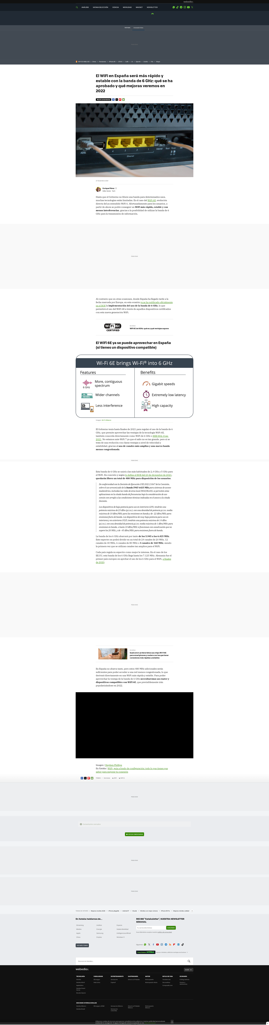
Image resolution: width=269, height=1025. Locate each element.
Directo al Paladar (134, 979)
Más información (150, 1023)
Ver (135, 834)
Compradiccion (167, 985)
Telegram (181, 7)
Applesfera (79, 985)
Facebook (113, 99)
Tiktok (177, 7)
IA (132, 62)
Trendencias (166, 979)
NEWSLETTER (152, 7)
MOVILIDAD (127, 7)
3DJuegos (97, 979)
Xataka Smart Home (80, 989)
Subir (187, 970)
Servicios (107, 778)
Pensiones (102, 62)
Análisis (99, 925)
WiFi (115, 778)
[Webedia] (188, 1)
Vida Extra (97, 982)
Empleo (99, 937)
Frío (152, 62)
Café (126, 62)
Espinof (113, 982)
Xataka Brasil (80, 1009)
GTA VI (120, 62)
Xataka (78, 979)
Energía (99, 929)
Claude (134, 911)
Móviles (79, 929)
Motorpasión (149, 979)
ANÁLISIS (85, 7)
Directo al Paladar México (134, 1007)
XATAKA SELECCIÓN (100, 7)
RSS (170, 944)
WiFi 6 (122, 778)
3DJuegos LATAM (99, 1006)
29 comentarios (104, 100)
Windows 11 (121, 937)
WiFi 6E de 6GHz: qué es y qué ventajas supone (149, 328)
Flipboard (120, 99)
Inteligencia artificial (124, 933)
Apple (78, 933)
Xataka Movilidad (122, 929)
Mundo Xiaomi (81, 993)
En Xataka (133, 326)
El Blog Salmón (184, 979)
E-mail (123, 99)
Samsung (99, 933)
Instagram (184, 7)
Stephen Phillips (113, 765)
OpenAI (138, 62)
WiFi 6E (152, 200)
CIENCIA (115, 7)
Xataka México (81, 1006)
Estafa (146, 62)
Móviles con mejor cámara (149, 911)
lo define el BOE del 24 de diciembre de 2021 (148, 474)
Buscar (189, 961)
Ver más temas (82, 945)
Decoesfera (166, 982)
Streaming (80, 925)
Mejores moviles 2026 (98, 911)
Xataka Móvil (80, 982)
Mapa (158, 62)
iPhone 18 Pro (165, 911)
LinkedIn (178, 944)
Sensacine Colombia (114, 1010)
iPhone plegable (114, 911)
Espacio (119, 925)
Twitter (192, 7)
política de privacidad (165, 932)
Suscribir (171, 928)
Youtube (188, 7)
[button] (109, 188)
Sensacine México (117, 1006)
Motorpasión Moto (151, 982)
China (94, 62)
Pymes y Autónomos (183, 983)
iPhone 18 (112, 62)
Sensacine (114, 979)
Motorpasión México (149, 1007)
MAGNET (139, 7)
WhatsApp (173, 7)
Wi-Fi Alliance (106, 420)
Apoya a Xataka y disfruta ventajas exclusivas (171, 952)
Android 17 (126, 911)
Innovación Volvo (138, 27)
